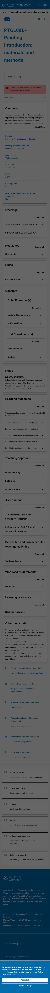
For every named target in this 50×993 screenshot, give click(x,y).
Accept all (25, 980)
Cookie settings (25, 986)
